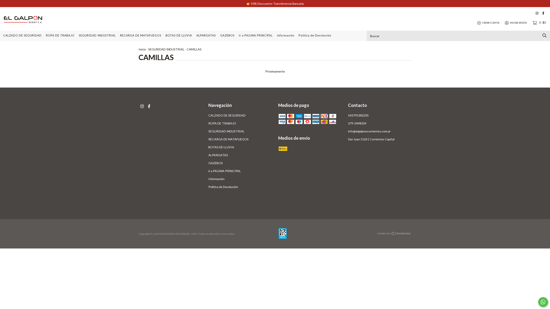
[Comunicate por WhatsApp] (543, 302)
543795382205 (358, 115)
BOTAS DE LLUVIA (179, 35)
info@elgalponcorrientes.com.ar (369, 131)
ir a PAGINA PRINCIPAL (256, 35)
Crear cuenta (490, 22)
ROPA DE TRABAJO (60, 35)
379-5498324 (357, 123)
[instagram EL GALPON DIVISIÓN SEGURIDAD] (537, 13)
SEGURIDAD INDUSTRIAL (97, 35)
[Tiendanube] (394, 234)
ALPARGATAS (206, 35)
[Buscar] (544, 35)
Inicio (142, 49)
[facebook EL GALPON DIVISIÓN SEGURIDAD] (543, 13)
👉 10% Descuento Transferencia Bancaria (275, 3)
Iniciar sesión (518, 22)
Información (285, 35)
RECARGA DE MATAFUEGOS (140, 35)
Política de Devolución (315, 35)
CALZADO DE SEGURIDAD (22, 35)
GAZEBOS (227, 35)
